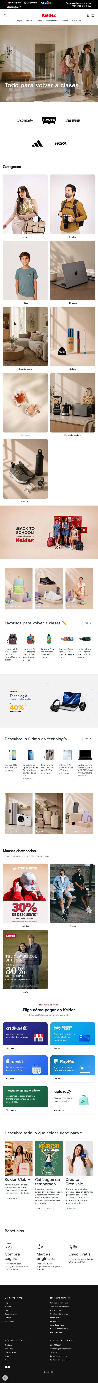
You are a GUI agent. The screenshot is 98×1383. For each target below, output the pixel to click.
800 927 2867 (55, 1345)
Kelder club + (55, 1318)
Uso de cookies (56, 1310)
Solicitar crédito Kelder (59, 1314)
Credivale (8, 1345)
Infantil (39, 21)
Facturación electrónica (60, 1360)
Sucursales (76, 21)
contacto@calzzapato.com (61, 1349)
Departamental (52, 21)
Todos (88, 623)
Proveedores (55, 1321)
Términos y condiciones (59, 1306)
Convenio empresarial (59, 1329)
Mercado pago (10, 1352)
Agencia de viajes (57, 1325)
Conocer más (13, 1199)
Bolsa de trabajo (56, 1332)
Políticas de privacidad (59, 1303)
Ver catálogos (44, 1209)
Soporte (53, 1352)
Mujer (19, 21)
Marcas (65, 21)
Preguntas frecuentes (59, 1356)
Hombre (29, 21)
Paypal (7, 1360)
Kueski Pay (9, 1349)
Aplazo (7, 1356)
